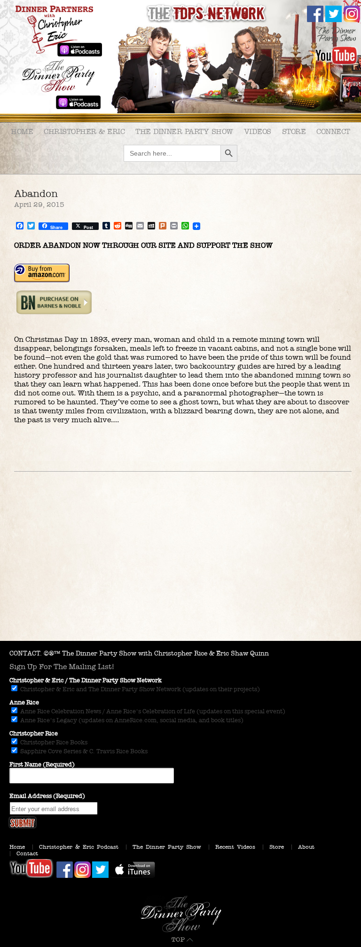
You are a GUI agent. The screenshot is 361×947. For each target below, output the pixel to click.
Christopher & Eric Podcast (78, 847)
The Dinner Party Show (184, 131)
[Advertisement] (180, 570)
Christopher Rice (33, 733)
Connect (333, 131)
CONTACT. (25, 653)
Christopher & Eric (84, 131)
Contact (27, 853)
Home (22, 131)
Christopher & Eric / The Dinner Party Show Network (85, 680)
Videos (257, 131)
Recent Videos (235, 847)
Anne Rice (24, 702)
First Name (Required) (42, 764)
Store (294, 131)
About (306, 847)
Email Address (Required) (47, 796)
